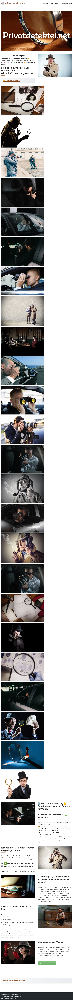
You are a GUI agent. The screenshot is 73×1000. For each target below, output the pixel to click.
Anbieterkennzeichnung (10, 998)
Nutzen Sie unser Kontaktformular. (15, 980)
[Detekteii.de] (13, 3)
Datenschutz (10, 996)
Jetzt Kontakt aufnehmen (48, 963)
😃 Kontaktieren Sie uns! (11, 80)
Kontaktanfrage (67, 3)
